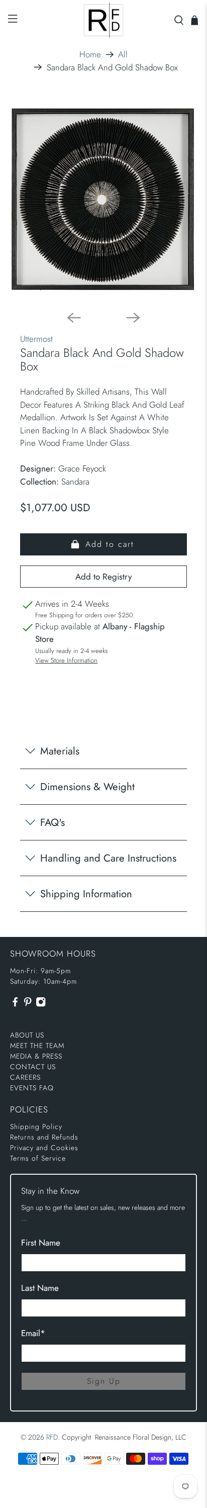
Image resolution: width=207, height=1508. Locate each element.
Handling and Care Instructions (108, 858)
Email (33, 1333)
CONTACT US (33, 1067)
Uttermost (36, 339)
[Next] (133, 317)
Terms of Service (38, 1158)
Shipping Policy (36, 1126)
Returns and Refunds (44, 1137)
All (123, 54)
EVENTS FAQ (32, 1088)
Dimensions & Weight (87, 786)
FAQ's (52, 822)
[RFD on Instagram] (41, 1004)
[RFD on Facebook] (15, 1004)
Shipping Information (86, 893)
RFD (52, 1437)
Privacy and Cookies (44, 1148)
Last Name (40, 1288)
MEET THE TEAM (37, 1046)
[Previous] (73, 317)
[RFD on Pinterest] (28, 1004)
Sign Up (104, 1381)
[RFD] (103, 20)
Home (90, 54)
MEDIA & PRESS (36, 1056)
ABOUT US (27, 1035)
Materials (59, 751)
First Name (40, 1243)
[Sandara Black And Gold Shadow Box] (103, 199)
